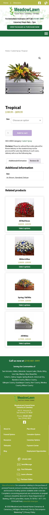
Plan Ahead (31, 429)
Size (8, 119)
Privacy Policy (29, 512)
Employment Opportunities (36, 451)
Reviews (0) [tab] (34, 161)
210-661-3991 (38, 19)
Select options (24, 228)
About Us (7, 429)
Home (7, 51)
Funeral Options (9, 434)
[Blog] (46, 3)
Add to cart (22, 133)
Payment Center (33, 446)
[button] (46, 33)
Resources (7, 440)
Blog (5, 451)
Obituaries (7, 446)
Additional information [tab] (18, 161)
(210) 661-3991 (24, 361)
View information (8, 485)
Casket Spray (15, 51)
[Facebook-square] (39, 2)
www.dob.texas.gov (30, 501)
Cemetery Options (33, 440)
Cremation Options (33, 434)
